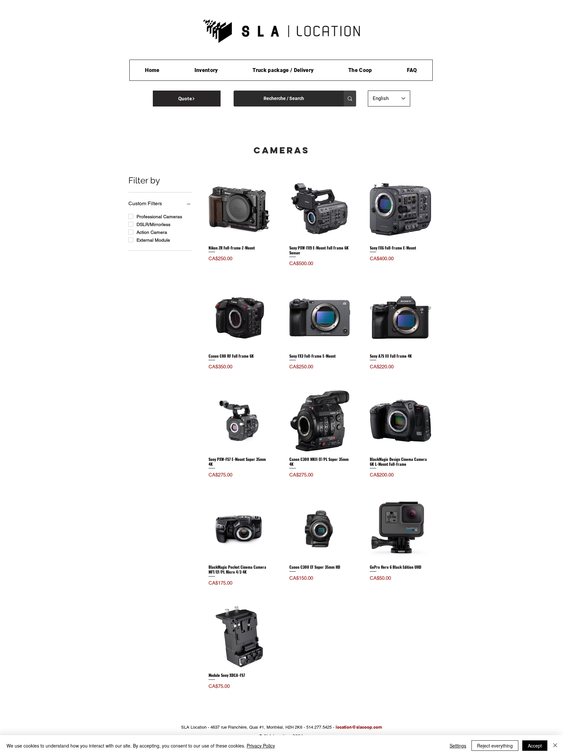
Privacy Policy (261, 745)
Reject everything (495, 745)
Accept (535, 745)
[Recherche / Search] (350, 99)
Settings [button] (458, 745)
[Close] (555, 745)
